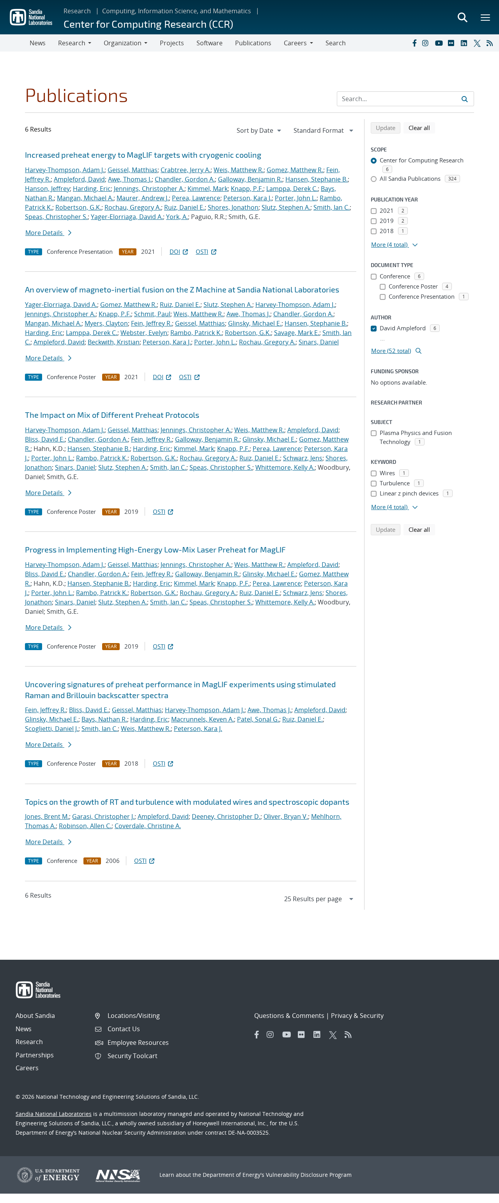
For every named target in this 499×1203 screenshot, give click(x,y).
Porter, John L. (296, 198)
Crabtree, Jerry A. (186, 170)
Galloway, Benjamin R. (250, 179)
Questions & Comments (289, 1015)
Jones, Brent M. (47, 816)
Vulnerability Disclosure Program (309, 1174)
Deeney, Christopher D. (226, 816)
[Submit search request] (464, 98)
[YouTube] (439, 43)
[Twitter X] (478, 43)
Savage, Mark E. (296, 332)
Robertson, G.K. (78, 207)
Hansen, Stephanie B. (316, 179)
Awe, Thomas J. (130, 179)
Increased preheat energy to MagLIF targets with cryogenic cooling (143, 154)
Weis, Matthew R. (239, 170)
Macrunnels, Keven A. (202, 719)
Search (336, 43)
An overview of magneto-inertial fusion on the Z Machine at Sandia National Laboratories (182, 289)
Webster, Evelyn (143, 332)
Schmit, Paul (152, 314)
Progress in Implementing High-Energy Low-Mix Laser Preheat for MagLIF (155, 549)
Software (209, 43)
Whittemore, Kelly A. (285, 467)
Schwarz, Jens (302, 458)
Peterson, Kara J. (247, 198)
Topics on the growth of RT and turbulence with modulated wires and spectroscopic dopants (187, 801)
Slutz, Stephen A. (286, 207)
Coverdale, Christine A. (148, 826)
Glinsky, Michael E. (254, 323)
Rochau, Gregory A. (132, 207)
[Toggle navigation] (14, 43)
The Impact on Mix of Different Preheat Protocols (112, 414)
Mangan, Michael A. (85, 198)
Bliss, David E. (45, 439)
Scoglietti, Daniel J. (51, 728)
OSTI (202, 251)
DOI (175, 251)
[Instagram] (427, 43)
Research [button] (71, 43)
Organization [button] (123, 43)
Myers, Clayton (106, 323)
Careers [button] (295, 43)
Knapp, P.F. (247, 188)
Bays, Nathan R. (104, 719)
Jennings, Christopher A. (149, 188)
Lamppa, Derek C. (292, 188)
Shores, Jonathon (233, 207)
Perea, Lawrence (196, 198)
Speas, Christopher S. (56, 216)
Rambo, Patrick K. (196, 332)
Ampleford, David (79, 179)
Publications (253, 43)
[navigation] (259, 130)
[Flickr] (452, 43)
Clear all (422, 127)
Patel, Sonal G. (258, 719)
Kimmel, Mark (208, 188)
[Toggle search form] (462, 17)
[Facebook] (414, 43)
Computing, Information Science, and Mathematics (176, 11)
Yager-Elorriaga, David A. (127, 216)
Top (475, 1194)
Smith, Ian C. (331, 207)
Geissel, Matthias (132, 170)
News (38, 43)
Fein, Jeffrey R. (151, 323)
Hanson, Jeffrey (47, 188)
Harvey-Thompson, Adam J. (64, 170)
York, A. (177, 216)
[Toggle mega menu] (485, 17)
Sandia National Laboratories (54, 1113)
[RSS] (491, 43)
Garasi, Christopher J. (103, 816)
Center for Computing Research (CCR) (148, 24)
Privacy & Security (357, 1015)
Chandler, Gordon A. (185, 179)
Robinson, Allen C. (85, 826)
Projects (172, 43)
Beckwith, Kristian (114, 342)
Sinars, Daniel (319, 342)
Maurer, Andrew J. (143, 198)
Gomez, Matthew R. (295, 170)
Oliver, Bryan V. (286, 816)
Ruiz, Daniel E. (184, 207)
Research (77, 11)
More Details (44, 232)
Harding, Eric (92, 188)
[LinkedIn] (465, 43)
